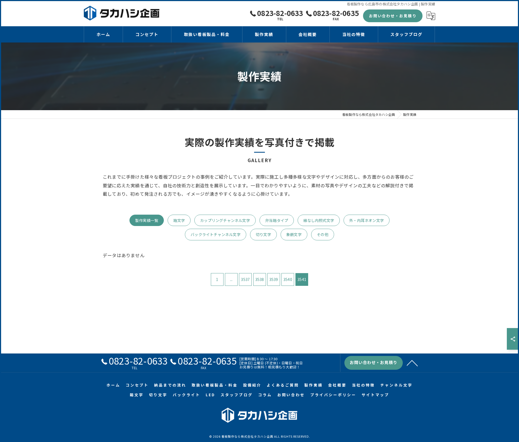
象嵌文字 (294, 234)
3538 (259, 279)
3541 (301, 279)
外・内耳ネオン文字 (366, 220)
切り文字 (263, 234)
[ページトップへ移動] (412, 362)
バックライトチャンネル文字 (216, 234)
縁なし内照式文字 (318, 220)
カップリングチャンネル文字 (225, 220)
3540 (287, 279)
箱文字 (179, 220)
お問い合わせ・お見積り (393, 15)
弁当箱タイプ (276, 220)
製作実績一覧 (146, 220)
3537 (245, 279)
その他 (322, 234)
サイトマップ (375, 394)
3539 (273, 279)
